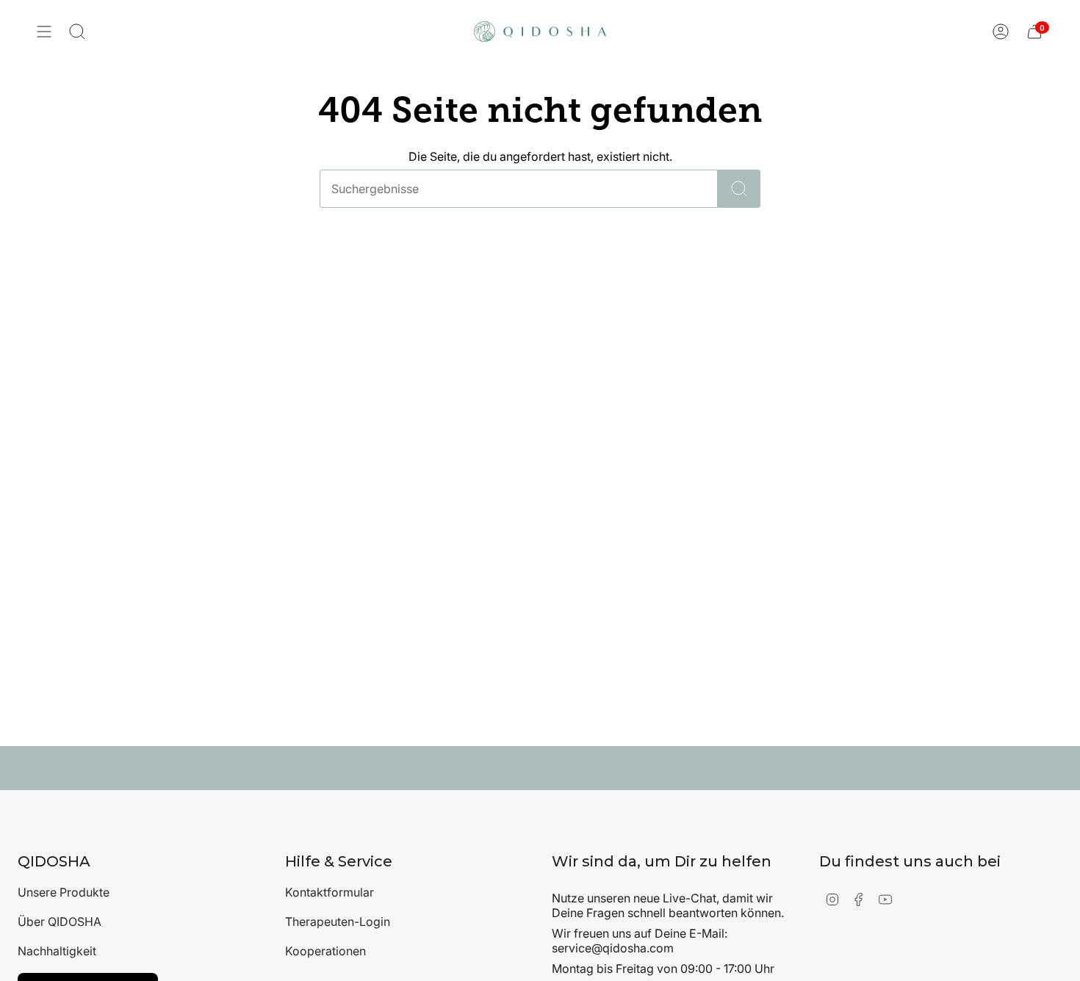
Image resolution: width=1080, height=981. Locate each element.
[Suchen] (739, 189)
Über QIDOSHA (59, 921)
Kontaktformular (329, 892)
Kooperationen (325, 951)
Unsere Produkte (63, 892)
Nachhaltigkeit (57, 951)
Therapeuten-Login (337, 921)
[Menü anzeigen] (44, 31)
